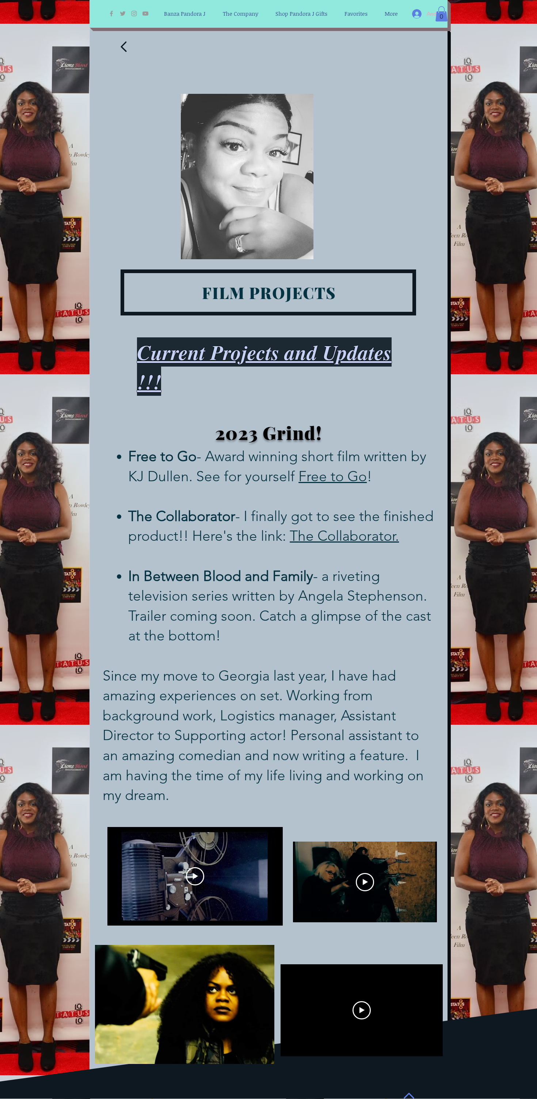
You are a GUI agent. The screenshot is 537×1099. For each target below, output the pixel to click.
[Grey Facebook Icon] (111, 13)
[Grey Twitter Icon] (122, 13)
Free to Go (332, 476)
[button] (441, 14)
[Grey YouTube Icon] (145, 13)
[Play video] (365, 882)
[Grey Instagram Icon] (134, 13)
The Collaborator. (344, 535)
